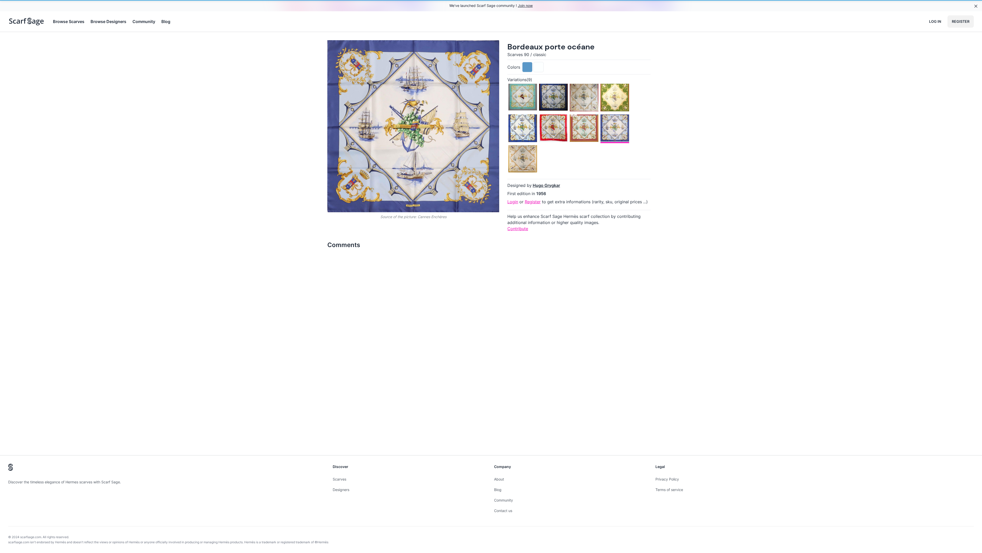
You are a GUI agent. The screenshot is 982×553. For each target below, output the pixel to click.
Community (143, 21)
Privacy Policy (667, 479)
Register (960, 21)
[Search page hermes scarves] (26, 21)
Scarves (339, 479)
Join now (525, 5)
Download (459, 48)
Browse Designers (108, 21)
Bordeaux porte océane (551, 47)
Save (345, 48)
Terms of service (669, 489)
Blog (165, 21)
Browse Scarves (68, 21)
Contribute (517, 228)
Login (512, 201)
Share (486, 48)
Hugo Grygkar (546, 185)
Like (370, 48)
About (499, 479)
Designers (341, 489)
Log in (935, 21)
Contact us (503, 510)
